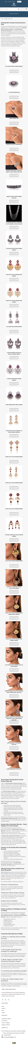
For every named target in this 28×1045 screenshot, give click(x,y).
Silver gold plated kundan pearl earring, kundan (14, 639)
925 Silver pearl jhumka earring (14, 326)
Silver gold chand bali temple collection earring (14, 587)
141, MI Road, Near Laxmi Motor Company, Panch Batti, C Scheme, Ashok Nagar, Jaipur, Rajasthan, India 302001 (14, 1032)
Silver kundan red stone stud (14, 769)
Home (3, 1006)
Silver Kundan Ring (14, 118)
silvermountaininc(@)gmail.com (9, 1037)
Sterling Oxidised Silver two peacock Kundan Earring (14, 353)
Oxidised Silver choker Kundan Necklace (14, 197)
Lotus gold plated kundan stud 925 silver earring (14, 665)
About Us (3, 1008)
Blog (3, 1010)
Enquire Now (14, 71)
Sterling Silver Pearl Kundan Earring (14, 379)
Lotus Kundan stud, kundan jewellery (14, 743)
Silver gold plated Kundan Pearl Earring (14, 301)
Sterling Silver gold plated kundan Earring (14, 535)
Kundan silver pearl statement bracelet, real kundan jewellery (14, 171)
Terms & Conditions (6, 1022)
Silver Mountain (5, 872)
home (2, 18)
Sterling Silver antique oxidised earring (14, 249)
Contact (3, 1012)
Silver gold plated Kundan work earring (14, 275)
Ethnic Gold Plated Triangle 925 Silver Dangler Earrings (14, 431)
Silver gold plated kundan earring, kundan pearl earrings (14, 613)
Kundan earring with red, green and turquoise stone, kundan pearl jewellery (14, 718)
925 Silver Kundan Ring (14, 92)
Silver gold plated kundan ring (14, 144)
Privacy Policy (4, 1020)
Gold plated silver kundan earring (14, 560)
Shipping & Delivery (6, 1024)
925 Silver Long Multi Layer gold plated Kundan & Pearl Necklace (14, 223)
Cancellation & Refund (6, 1018)
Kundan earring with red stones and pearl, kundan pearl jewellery (14, 691)
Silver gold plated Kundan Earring (14, 456)
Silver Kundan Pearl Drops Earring (14, 404)
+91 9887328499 (7, 1035)
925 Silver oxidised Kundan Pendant (14, 66)
